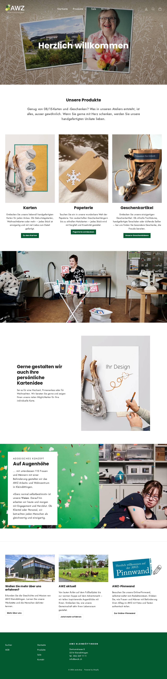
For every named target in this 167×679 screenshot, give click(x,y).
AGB (7, 649)
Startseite (62, 9)
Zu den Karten (30, 235)
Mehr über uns (14, 613)
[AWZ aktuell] (83, 568)
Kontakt (105, 9)
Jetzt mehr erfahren (71, 616)
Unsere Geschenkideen (137, 235)
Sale (93, 9)
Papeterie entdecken (83, 232)
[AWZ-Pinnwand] (137, 568)
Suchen (8, 644)
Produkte (78, 9)
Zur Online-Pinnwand (124, 613)
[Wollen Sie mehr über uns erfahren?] (30, 568)
